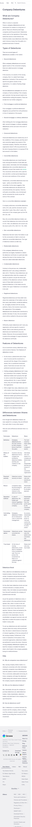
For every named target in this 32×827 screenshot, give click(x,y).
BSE (19, 794)
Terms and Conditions (20, 797)
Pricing (24, 741)
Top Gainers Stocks (8, 771)
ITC (4, 782)
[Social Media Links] (4, 755)
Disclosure (17, 808)
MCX (24, 794)
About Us (24, 738)
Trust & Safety (24, 758)
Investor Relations (25, 762)
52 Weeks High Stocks (9, 773)
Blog (23, 743)
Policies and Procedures (20, 800)
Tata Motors (6, 776)
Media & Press (24, 747)
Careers (24, 750)
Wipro (4, 784)
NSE (15, 794)
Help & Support (24, 753)
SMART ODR (17, 811)
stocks (24, 169)
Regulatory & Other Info (20, 803)
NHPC (4, 779)
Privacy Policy (18, 805)
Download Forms (18, 814)
